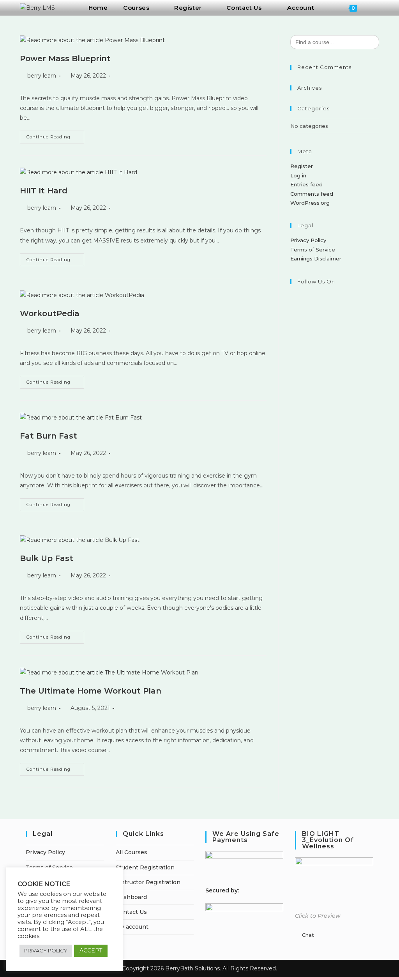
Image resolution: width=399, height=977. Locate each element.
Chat (308, 935)
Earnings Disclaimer (315, 258)
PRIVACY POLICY (45, 950)
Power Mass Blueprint (65, 58)
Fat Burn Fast (48, 436)
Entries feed (306, 184)
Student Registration (145, 867)
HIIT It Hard (43, 190)
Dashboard (131, 897)
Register (301, 166)
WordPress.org (310, 203)
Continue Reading (55, 135)
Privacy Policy (308, 240)
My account (132, 926)
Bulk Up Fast (46, 558)
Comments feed (311, 194)
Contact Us (131, 911)
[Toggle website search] (375, 8)
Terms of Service (312, 249)
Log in (298, 175)
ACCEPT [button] (90, 950)
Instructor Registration (148, 882)
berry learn (41, 75)
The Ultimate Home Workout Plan (90, 691)
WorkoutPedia (49, 313)
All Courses (131, 852)
